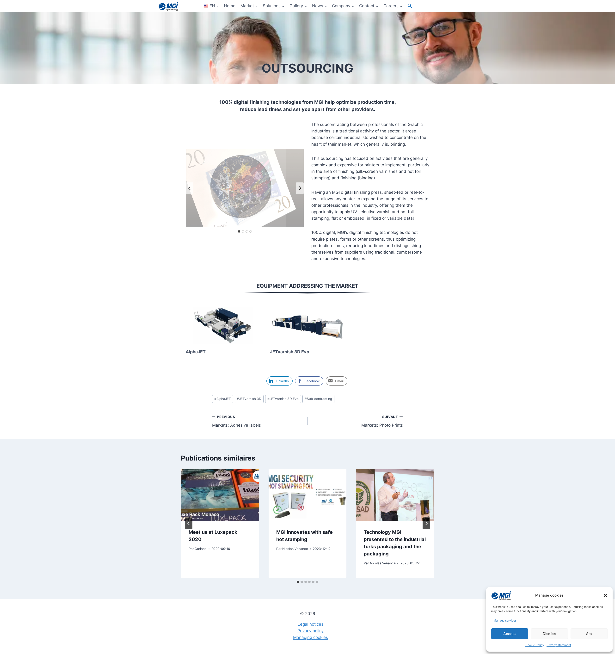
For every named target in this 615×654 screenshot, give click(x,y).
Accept (509, 633)
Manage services (505, 620)
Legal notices (310, 624)
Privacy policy (310, 630)
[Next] (426, 523)
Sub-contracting (318, 399)
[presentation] (223, 325)
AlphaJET (196, 351)
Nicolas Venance (295, 549)
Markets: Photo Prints (382, 421)
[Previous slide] (189, 188)
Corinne (201, 549)
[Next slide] (300, 188)
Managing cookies (310, 637)
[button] (605, 595)
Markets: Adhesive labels (236, 421)
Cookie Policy (534, 645)
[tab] (239, 231)
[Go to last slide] (188, 523)
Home (229, 5)
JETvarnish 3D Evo (289, 351)
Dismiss (549, 633)
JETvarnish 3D (249, 399)
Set (589, 633)
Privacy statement (559, 645)
